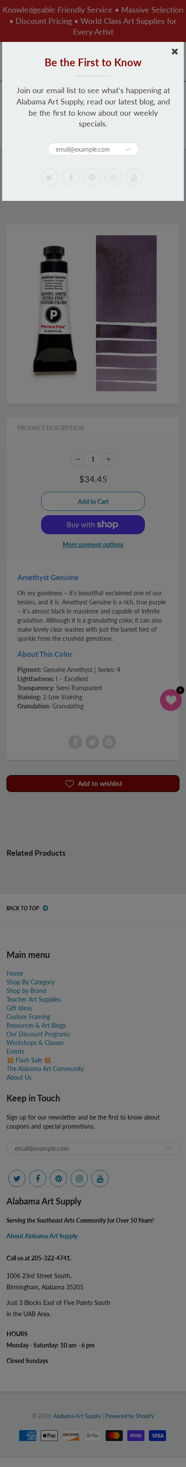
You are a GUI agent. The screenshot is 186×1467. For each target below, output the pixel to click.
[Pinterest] (92, 177)
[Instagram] (113, 177)
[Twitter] (49, 177)
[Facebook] (71, 177)
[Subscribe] (128, 149)
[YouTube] (134, 177)
